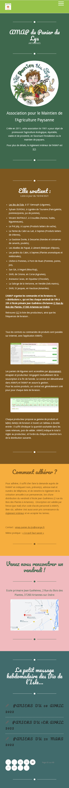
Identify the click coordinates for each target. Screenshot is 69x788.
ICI (34, 149)
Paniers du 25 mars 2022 (34, 741)
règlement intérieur (14, 513)
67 (14, 768)
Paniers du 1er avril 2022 (34, 725)
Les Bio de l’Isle (16, 204)
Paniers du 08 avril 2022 (34, 708)
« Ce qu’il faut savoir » (33, 533)
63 (21, 762)
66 (8, 768)
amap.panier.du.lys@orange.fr (30, 527)
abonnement (55, 371)
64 (27, 762)
